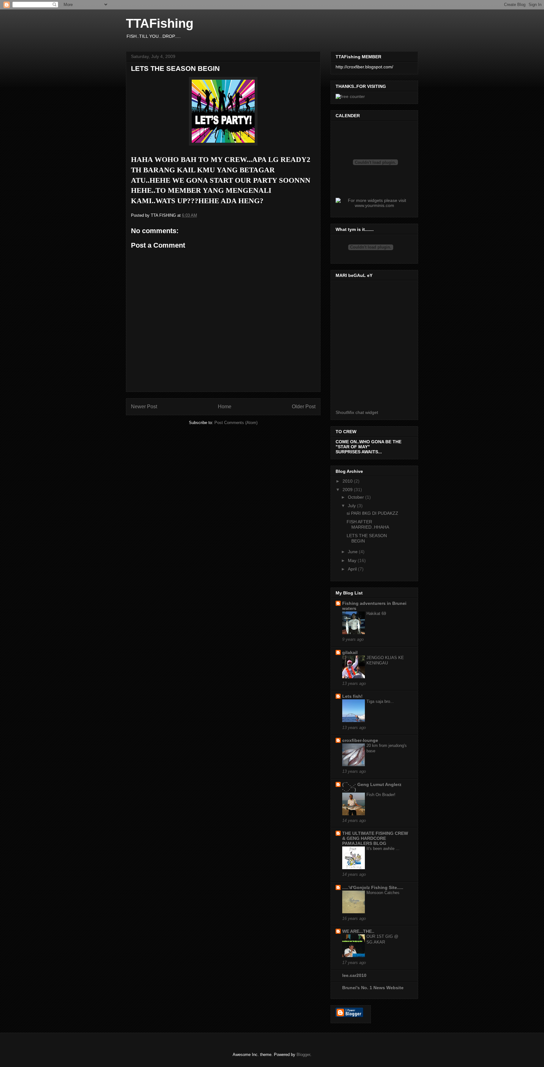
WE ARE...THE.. (358, 931)
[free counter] (350, 96)
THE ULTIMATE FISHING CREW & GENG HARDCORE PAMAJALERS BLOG (375, 838)
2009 (348, 489)
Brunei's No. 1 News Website (373, 987)
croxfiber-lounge (360, 740)
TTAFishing (159, 23)
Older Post (303, 406)
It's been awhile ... (383, 848)
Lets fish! (352, 696)
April (353, 568)
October (356, 497)
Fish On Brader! (380, 794)
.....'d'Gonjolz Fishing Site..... (372, 887)
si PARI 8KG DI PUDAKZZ (372, 513)
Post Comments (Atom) (236, 422)
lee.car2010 (354, 975)
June (353, 551)
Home (224, 406)
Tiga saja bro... (380, 701)
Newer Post (144, 406)
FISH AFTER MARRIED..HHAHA (368, 524)
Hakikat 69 (376, 613)
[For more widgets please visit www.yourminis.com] (374, 205)
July (352, 505)
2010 (348, 481)
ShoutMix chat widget (357, 412)
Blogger (303, 1054)
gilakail (350, 652)
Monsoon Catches (383, 892)
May (353, 560)
